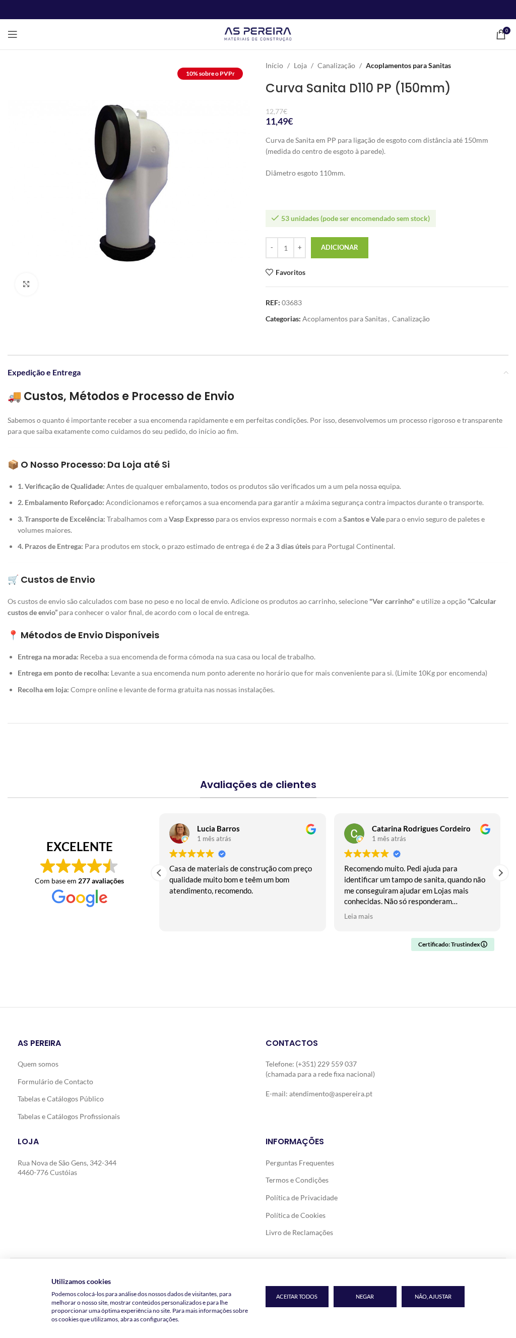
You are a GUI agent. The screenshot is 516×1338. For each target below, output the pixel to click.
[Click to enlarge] (26, 284)
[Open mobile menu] (13, 34)
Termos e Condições (297, 1180)
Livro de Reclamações (299, 1232)
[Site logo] (258, 33)
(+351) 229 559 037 (326, 1064)
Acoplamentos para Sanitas (408, 65)
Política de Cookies (296, 1215)
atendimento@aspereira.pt (330, 1093)
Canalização (336, 65)
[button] (500, 872)
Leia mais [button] (358, 916)
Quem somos (38, 1064)
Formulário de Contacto (55, 1081)
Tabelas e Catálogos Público (61, 1098)
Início (274, 65)
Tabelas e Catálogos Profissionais (69, 1116)
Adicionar (339, 247)
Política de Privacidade (302, 1197)
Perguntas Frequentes (300, 1162)
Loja (300, 65)
